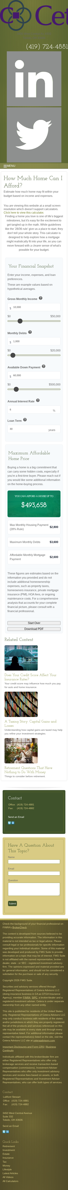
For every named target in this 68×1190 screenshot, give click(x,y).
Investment (9, 1150)
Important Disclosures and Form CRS (23, 1046)
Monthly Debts (19, 332)
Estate (6, 1153)
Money (6, 1165)
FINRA (26, 997)
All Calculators (10, 1181)
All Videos (8, 1177)
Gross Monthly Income (25, 298)
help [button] (41, 298)
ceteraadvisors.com (44, 1040)
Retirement (9, 1146)
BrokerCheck (19, 927)
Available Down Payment (26, 366)
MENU (11, 165)
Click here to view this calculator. (24, 212)
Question (13, 880)
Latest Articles (10, 1173)
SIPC (34, 997)
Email (11, 868)
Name (11, 857)
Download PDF (34, 628)
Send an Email (16, 817)
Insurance (8, 1157)
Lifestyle (7, 1169)
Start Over (34, 623)
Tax (4, 1161)
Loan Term (17, 420)
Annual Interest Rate (23, 400)
